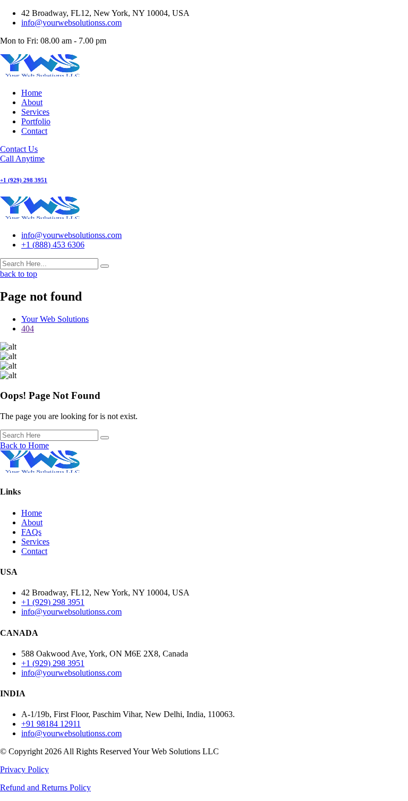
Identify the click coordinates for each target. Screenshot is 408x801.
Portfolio (35, 121)
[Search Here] (104, 437)
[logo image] (40, 216)
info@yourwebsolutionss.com (71, 22)
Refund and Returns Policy (45, 787)
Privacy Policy (24, 769)
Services (35, 111)
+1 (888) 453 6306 (52, 244)
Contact (34, 130)
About (31, 102)
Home (31, 92)
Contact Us (19, 149)
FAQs (31, 531)
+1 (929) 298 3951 (52, 602)
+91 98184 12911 (51, 723)
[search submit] (104, 266)
